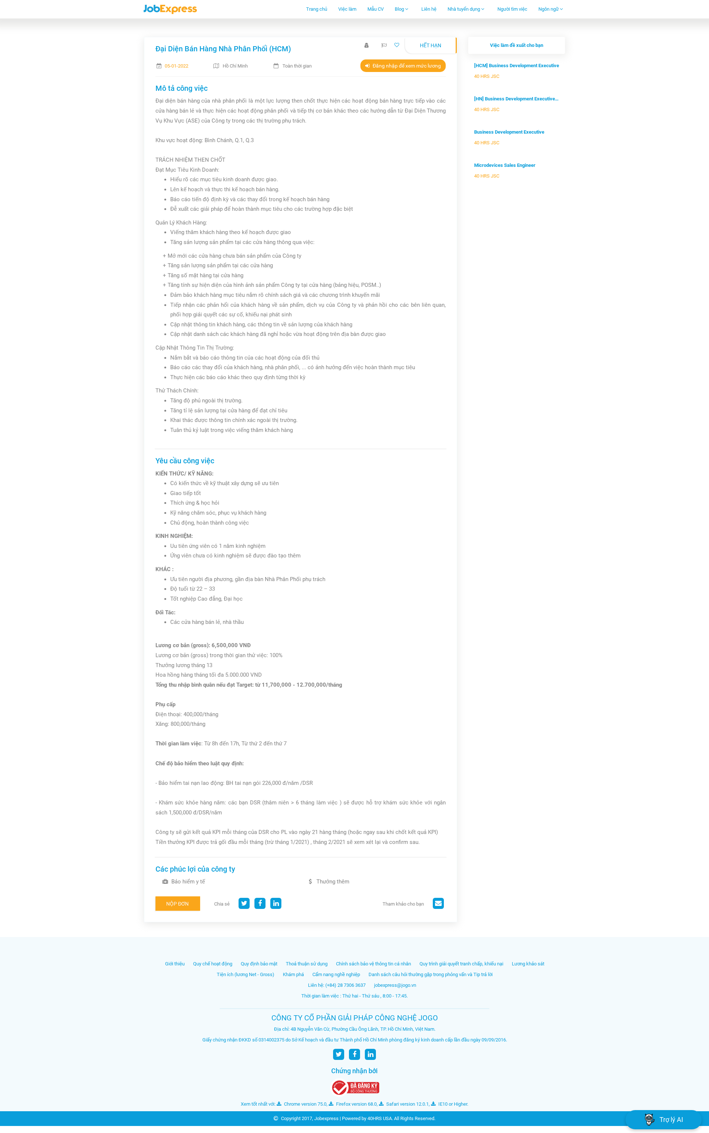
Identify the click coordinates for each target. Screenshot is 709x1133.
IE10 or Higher (452, 1104)
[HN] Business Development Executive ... (516, 99)
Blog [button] (400, 9)
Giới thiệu (175, 964)
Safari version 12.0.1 (407, 1104)
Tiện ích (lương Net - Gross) (245, 974)
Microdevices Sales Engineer (504, 165)
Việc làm (347, 9)
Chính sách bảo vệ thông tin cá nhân (373, 964)
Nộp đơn (177, 904)
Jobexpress (326, 1118)
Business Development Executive (509, 132)
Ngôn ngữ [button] (549, 9)
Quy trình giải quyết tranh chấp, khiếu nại (461, 964)
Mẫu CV (375, 9)
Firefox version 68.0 (356, 1104)
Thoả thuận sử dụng (307, 964)
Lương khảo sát (528, 964)
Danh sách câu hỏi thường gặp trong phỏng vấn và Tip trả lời (431, 974)
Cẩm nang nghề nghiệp (336, 974)
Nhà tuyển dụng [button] (464, 9)
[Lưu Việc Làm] (397, 45)
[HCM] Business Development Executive (516, 65)
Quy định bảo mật (259, 964)
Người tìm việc (512, 9)
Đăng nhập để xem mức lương (406, 66)
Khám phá (293, 974)
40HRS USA (379, 1118)
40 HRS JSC (486, 76)
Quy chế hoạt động (212, 964)
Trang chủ (316, 9)
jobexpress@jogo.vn (395, 985)
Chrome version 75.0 (304, 1104)
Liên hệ (428, 9)
